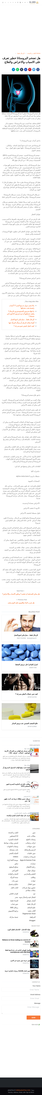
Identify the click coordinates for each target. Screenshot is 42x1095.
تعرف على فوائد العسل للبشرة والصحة (18, 815)
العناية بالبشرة (18, 813)
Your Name (36, 986)
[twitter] (25, 2)
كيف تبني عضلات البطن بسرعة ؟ (26, 694)
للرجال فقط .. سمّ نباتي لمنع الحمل (22, 319)
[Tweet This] (33, 69)
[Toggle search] (5, 2)
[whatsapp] (13, 2)
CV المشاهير (27, 796)
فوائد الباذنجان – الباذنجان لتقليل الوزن (19, 929)
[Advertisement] (21, 29)
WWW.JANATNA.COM (23, 1090)
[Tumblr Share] (21, 69)
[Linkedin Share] (25, 69)
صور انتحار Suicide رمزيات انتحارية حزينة (17, 971)
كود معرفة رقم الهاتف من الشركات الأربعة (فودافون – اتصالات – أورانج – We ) (17, 752)
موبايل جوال (27, 748)
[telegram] (22, 2)
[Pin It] (29, 69)
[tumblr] (20, 2)
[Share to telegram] (13, 69)
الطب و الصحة (26, 813)
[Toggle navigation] (3, 2)
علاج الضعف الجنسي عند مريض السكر (25, 723)
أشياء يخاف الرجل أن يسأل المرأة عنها (21, 323)
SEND (33, 1018)
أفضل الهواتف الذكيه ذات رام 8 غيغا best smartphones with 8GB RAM (17, 951)
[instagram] (15, 2)
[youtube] (10, 2)
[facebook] (27, 2)
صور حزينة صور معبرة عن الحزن (20, 960)
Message (37, 1003)
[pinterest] (18, 2)
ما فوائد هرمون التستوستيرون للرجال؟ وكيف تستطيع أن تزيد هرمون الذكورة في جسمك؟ (20, 313)
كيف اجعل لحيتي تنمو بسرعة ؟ (24, 326)
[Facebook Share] (38, 69)
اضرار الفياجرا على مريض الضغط (26, 664)
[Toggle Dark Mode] (8, 2)
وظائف (28, 782)
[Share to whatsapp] (17, 69)
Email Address (35, 994)
